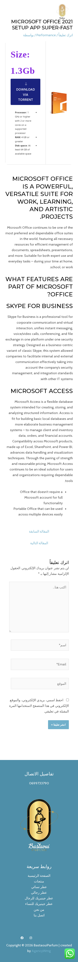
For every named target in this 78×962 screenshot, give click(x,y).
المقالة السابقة (39, 531)
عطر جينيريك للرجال (39, 898)
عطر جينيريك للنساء (39, 904)
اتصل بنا (39, 915)
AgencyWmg (41, 951)
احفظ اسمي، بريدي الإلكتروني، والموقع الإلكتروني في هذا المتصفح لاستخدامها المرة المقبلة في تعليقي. (39, 705)
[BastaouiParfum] (62, 11)
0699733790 (39, 783)
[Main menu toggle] (8, 11)
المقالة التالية (39, 543)
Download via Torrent (25, 94)
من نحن (39, 909)
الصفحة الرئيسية (39, 875)
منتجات (39, 881)
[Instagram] (30, 937)
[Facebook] (22, 937)
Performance (46, 35)
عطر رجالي (39, 892)
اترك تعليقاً (65, 35)
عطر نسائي (39, 887)
